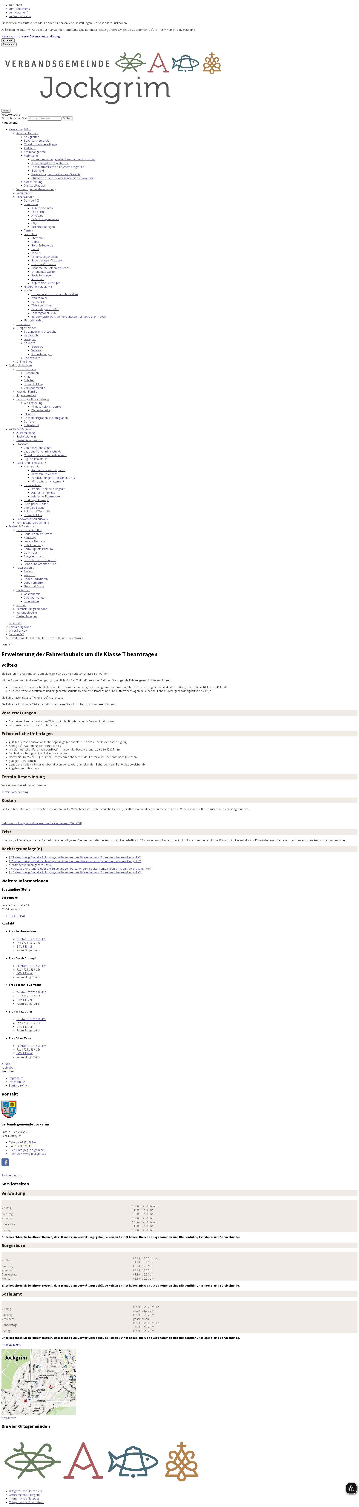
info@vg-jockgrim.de (26, 1150)
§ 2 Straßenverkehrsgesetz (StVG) (30, 865)
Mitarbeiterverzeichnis (38, 286)
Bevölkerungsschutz (37, 140)
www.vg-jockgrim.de (27, 1153)
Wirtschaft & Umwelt (21, 429)
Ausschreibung (33, 182)
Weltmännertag (41, 410)
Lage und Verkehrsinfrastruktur (43, 451)
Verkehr (36, 253)
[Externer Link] (179, 1162)
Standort (22, 444)
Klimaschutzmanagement (47, 481)
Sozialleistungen (42, 275)
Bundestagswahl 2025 (45, 309)
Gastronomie (32, 594)
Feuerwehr (23, 324)
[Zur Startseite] (113, 106)
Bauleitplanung (26, 436)
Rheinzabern (32, 358)
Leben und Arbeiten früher (40, 564)
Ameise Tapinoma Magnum (48, 489)
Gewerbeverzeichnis (29, 440)
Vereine (36, 350)
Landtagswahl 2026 (43, 313)
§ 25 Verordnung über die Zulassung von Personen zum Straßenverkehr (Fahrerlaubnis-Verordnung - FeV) (75, 861)
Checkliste (38, 212)
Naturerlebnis (25, 567)
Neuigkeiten (31, 137)
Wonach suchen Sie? (14, 118)
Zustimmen (9, 44)
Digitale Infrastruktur (36, 459)
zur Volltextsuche (20, 16)
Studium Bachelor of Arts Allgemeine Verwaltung (62, 178)
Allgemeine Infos (42, 208)
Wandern (29, 575)
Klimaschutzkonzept (44, 474)
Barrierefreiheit (18, 1085)
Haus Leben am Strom (38, 534)
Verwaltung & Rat (20, 129)
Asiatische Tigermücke (45, 496)
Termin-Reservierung (14, 792)
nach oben (8, 1067)
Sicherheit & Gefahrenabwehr (50, 268)
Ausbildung (31, 155)
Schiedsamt (31, 425)
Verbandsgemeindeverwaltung (36, 189)
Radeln (28, 571)
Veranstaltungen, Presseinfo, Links (53, 477)
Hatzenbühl (31, 335)
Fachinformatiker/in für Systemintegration (57, 167)
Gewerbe (37, 346)
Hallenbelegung (26, 612)
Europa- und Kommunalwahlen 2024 (54, 294)
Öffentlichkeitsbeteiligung (40, 144)
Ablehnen (8, 40)
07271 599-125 (31, 939)
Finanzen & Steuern (43, 264)
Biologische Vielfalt (36, 504)
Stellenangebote (35, 152)
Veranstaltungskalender (31, 609)
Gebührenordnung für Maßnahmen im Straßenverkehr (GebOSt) (41, 823)
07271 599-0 (22, 1142)
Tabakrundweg (33, 545)
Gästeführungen (26, 616)
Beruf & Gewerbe (42, 245)
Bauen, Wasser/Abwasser (47, 260)
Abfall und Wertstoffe (37, 511)
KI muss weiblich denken (46, 406)
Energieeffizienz (34, 507)
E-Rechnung (31, 204)
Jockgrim (30, 339)
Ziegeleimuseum (34, 556)
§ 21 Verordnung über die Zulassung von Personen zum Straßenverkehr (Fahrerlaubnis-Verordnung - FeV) (75, 857)
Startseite (15, 623)
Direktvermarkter (35, 597)
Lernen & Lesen (26, 369)
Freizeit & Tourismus (21, 526)
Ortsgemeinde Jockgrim (24, 1495)
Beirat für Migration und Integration (46, 418)
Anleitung (37, 215)
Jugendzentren (26, 395)
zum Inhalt (15, 5)
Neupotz (29, 343)
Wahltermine (39, 298)
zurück (5, 1064)
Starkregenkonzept (36, 500)
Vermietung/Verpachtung (32, 522)
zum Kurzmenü (18, 12)
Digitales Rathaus (34, 185)
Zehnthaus (30, 552)
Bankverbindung (11, 1175)
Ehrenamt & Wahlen (43, 271)
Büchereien (31, 373)
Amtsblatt (30, 148)
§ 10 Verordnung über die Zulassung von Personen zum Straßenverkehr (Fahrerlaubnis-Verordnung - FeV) (75, 872)
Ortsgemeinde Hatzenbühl (26, 1491)
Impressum (16, 1078)
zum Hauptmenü (19, 8)
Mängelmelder (33, 320)
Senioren (30, 421)
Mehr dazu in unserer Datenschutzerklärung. (30, 36)
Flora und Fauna (34, 586)
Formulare (30, 234)
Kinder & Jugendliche (45, 256)
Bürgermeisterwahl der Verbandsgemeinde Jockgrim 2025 (68, 316)
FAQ (33, 223)
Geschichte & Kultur (29, 530)
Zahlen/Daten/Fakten (37, 448)
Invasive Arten (32, 485)
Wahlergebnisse (41, 305)
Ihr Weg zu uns (11, 1344)
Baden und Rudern (36, 579)
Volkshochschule (34, 388)
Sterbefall (37, 238)
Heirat (35, 249)
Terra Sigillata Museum (38, 549)
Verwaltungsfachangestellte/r (50, 163)
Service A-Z (31, 200)
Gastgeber (23, 590)
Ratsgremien (24, 193)
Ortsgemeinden (26, 328)
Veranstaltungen (41, 354)
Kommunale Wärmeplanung (49, 470)
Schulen (29, 380)
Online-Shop (24, 361)
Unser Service (25, 197)
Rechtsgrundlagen (43, 227)
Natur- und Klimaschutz (31, 462)
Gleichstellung (33, 403)
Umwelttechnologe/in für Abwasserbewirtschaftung (64, 159)
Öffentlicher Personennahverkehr (45, 455)
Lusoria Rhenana (34, 541)
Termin (28, 230)
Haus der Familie (26, 391)
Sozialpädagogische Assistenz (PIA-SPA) (56, 174)
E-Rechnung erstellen (45, 219)
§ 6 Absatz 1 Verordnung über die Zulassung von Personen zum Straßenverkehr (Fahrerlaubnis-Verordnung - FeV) (80, 868)
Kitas (27, 376)
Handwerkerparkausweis (32, 519)
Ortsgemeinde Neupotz (24, 1498)
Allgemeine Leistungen (46, 283)
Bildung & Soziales (20, 365)
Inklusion (29, 414)
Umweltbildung (33, 384)
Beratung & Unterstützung (32, 399)
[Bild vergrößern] (179, 1459)
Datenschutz (17, 1082)
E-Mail (17, 916)
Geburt (35, 241)
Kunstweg (30, 537)
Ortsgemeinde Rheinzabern (26, 1502)
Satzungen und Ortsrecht (40, 331)
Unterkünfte (31, 601)
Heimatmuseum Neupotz (40, 560)
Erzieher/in (38, 170)
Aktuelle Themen (27, 133)
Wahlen (28, 290)
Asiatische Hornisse (43, 492)
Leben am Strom (34, 582)
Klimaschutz (31, 466)
